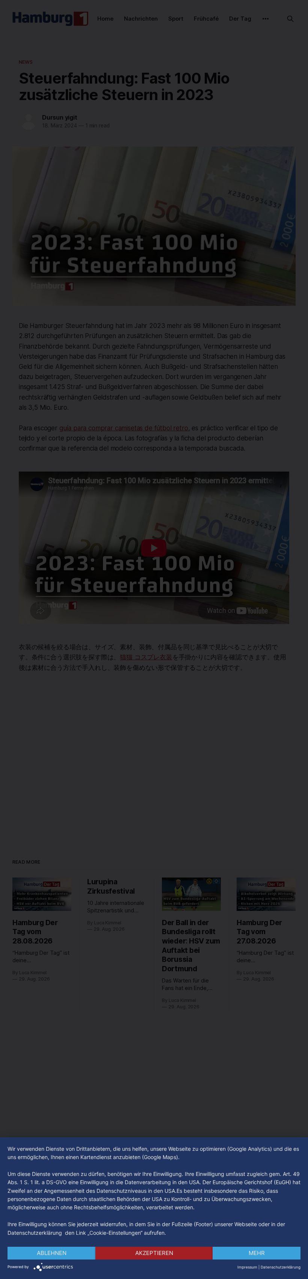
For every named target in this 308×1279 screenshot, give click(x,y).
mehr (257, 1253)
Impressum (247, 1267)
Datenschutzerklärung (280, 1267)
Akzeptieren (154, 1253)
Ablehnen (51, 1253)
